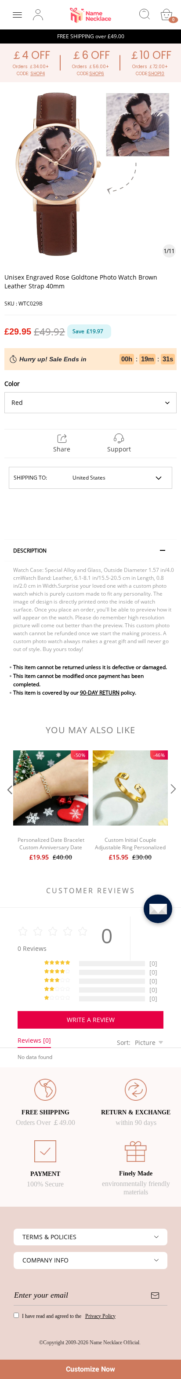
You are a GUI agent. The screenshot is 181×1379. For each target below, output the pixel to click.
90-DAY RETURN (99, 692)
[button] (8, 806)
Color (12, 383)
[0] (166, 14)
